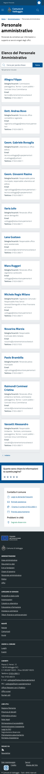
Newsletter (5, 753)
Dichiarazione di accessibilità (12, 723)
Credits (13, 765)
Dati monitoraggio (8, 762)
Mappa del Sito (32, 765)
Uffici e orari (6, 691)
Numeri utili (5, 695)
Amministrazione (14, 19)
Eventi (3, 651)
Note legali (5, 719)
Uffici (3, 582)
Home (3, 19)
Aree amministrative (9, 560)
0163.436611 (14, 673)
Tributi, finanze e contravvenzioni (14, 614)
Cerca (37, 65)
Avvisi (3, 635)
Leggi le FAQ (6, 729)
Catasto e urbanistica (9, 603)
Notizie (4, 627)
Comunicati (5, 631)
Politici (3, 579)
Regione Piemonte (9, 3)
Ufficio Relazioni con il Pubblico (13, 687)
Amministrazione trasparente (12, 726)
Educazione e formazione (11, 607)
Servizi (27, 762)
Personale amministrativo (11, 575)
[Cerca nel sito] (36, 10)
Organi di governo (8, 571)
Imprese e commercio (9, 610)
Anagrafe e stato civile (10, 595)
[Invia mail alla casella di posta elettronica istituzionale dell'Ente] (21, 680)
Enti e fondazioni (7, 567)
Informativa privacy (8, 715)
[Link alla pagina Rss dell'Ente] (2, 749)
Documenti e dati (8, 563)
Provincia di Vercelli (8, 711)
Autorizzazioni (6, 599)
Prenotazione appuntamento (12, 735)
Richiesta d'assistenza (10, 737)
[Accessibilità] (6, 768)
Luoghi (4, 648)
